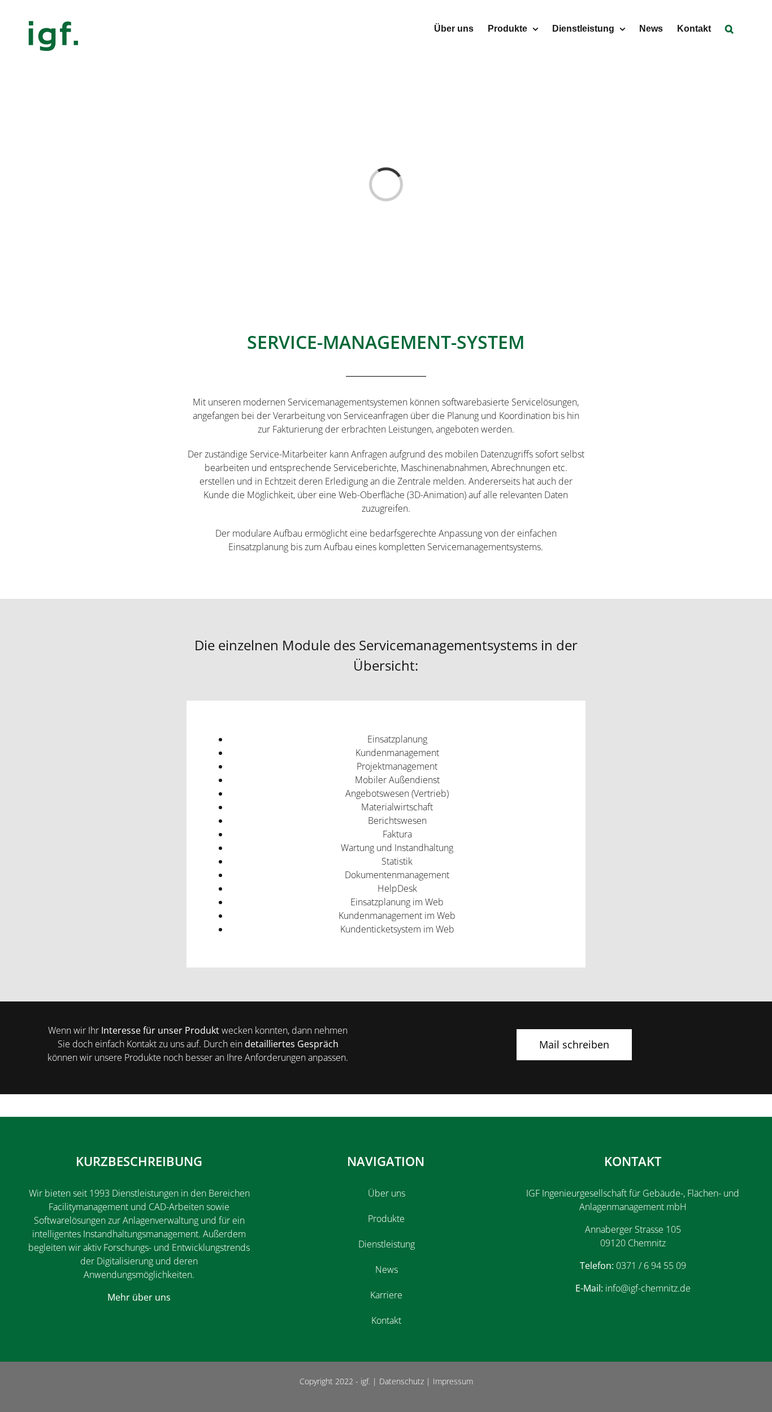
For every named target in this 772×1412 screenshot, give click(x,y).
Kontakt (386, 1320)
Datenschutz (401, 1381)
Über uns (386, 1193)
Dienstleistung (386, 1244)
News (386, 1269)
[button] (729, 28)
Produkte (386, 1218)
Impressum (453, 1381)
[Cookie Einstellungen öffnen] (24, 1397)
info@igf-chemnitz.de (648, 1288)
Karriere (386, 1295)
